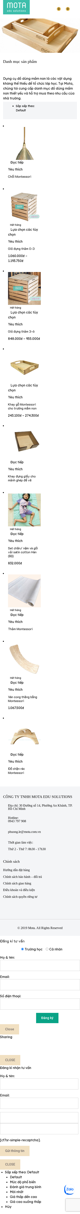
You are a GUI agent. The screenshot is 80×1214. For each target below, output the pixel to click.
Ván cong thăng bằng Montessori (22, 699)
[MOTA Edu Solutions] (16, 7)
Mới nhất (16, 1192)
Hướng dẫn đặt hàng (16, 870)
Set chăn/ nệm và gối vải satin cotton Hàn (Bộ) (23, 552)
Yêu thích (15, 169)
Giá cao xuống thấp (25, 1202)
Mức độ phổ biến (23, 1182)
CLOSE (10, 1060)
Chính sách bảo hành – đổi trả (22, 877)
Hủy (8, 1207)
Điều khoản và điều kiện (19, 890)
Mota (31, 928)
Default (16, 1177)
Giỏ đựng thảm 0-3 (21, 248)
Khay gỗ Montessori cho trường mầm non (22, 406)
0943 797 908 (17, 821)
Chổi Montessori (19, 176)
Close (9, 1029)
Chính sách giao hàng (17, 883)
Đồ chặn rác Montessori (16, 770)
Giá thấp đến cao (23, 1197)
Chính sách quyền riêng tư (20, 896)
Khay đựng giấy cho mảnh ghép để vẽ (22, 478)
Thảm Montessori (20, 629)
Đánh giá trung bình (25, 1187)
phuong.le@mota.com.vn (24, 832)
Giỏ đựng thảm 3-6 (21, 331)
